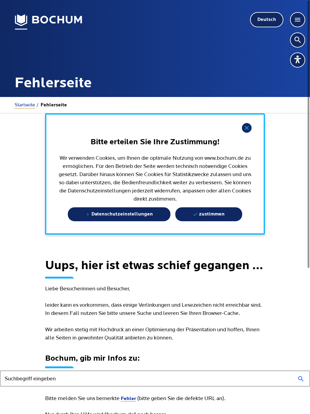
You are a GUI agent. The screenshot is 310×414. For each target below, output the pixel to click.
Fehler (128, 398)
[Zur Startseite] (49, 22)
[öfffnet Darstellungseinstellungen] (297, 60)
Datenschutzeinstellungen (121, 214)
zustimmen (211, 214)
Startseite (25, 105)
